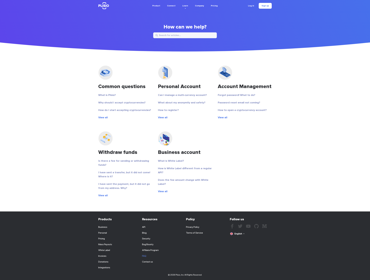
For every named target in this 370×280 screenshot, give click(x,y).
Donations (103, 261)
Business (102, 227)
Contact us (147, 261)
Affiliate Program (150, 250)
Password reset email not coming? (239, 102)
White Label (104, 250)
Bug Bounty (147, 244)
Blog (144, 232)
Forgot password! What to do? (236, 95)
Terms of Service (194, 232)
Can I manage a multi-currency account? (182, 95)
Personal (102, 232)
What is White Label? (171, 160)
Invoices (102, 256)
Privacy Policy (192, 227)
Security (146, 238)
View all (103, 117)
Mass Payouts (105, 244)
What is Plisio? (107, 95)
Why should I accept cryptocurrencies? (122, 102)
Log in (251, 6)
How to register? (168, 110)
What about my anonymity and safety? (181, 102)
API (143, 227)
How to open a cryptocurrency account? (242, 110)
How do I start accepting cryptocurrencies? (124, 110)
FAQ (144, 256)
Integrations (104, 267)
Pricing (214, 5)
